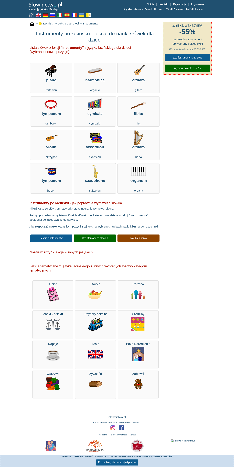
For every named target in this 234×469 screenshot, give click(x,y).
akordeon (95, 152)
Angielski (128, 9)
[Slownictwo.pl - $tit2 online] (45, 4)
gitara (138, 85)
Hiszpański (159, 9)
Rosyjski (149, 9)
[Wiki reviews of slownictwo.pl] (183, 441)
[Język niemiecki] (46, 15)
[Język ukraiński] (82, 15)
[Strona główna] (32, 15)
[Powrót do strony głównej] (32, 23)
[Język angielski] (39, 15)
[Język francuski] (75, 15)
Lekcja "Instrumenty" (51, 238)
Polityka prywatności (118, 435)
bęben (51, 185)
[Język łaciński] (89, 15)
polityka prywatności (162, 456)
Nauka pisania (138, 238)
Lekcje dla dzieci (68, 23)
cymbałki (95, 118)
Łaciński (199, 9)
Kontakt (164, 4)
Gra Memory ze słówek (95, 238)
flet (138, 118)
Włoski (169, 9)
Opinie (150, 4)
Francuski (178, 9)
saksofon (95, 185)
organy (138, 185)
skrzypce (51, 152)
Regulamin (102, 435)
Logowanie (197, 4)
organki (95, 85)
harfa (138, 152)
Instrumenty (90, 23)
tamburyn (51, 118)
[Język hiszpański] (67, 15)
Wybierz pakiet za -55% (187, 68)
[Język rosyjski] (53, 15)
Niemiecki (138, 9)
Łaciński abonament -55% (187, 57)
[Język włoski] (60, 15)
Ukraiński (189, 9)
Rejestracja (179, 4)
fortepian (51, 85)
